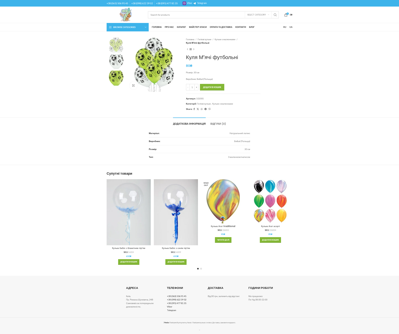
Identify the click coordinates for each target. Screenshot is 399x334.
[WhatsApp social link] (202, 109)
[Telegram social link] (206, 109)
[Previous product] (187, 49)
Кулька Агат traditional (223, 226)
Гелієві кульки (204, 39)
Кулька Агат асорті (270, 226)
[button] (128, 262)
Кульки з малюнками (225, 39)
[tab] (189, 122)
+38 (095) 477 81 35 (167, 3)
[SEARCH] (275, 14)
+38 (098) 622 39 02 (142, 3)
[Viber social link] (210, 109)
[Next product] (193, 49)
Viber (189, 3)
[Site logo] (125, 14)
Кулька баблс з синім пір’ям (176, 248)
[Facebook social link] (194, 109)
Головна (190, 39)
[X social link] (198, 109)
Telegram (202, 3)
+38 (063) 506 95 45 (117, 3)
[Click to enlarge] (133, 86)
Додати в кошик (212, 87)
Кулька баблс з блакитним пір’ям (128, 248)
